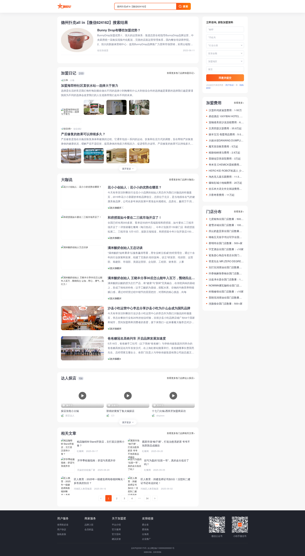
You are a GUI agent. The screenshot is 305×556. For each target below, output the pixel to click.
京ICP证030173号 (139, 548)
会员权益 (89, 529)
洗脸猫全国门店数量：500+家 (225, 303)
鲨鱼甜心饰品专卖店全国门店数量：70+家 (225, 255)
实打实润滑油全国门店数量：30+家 (226, 267)
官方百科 (116, 534)
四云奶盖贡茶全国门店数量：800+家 (226, 231)
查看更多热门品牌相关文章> (181, 433)
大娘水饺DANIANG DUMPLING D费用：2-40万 (226, 140)
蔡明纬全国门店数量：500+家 (225, 243)
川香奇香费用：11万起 (221, 195)
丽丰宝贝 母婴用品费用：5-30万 (225, 134)
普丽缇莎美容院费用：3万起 (225, 158)
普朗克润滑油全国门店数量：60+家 (226, 297)
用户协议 (61, 529)
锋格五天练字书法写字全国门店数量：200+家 (225, 237)
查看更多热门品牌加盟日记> (181, 72)
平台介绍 (116, 524)
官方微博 (116, 529)
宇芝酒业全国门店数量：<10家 (226, 249)
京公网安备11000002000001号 (160, 548)
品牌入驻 (89, 524)
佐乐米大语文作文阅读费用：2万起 (226, 189)
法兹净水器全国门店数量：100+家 (226, 279)
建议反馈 (116, 539)
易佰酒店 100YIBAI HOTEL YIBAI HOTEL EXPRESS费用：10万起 (226, 116)
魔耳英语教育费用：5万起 (223, 146)
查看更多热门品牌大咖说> (182, 179)
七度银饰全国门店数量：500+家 (225, 219)
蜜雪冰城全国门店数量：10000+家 (226, 225)
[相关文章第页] (101, 498)
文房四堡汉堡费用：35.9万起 (225, 128)
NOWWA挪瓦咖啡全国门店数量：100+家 (225, 285)
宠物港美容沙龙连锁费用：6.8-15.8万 (226, 122)
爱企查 (145, 524)
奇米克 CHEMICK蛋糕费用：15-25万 (226, 165)
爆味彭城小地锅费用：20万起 (225, 182)
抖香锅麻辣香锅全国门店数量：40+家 (224, 273)
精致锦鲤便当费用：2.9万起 (224, 152)
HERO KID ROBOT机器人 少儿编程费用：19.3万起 (226, 171)
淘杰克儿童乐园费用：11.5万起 (225, 177)
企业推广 (146, 539)
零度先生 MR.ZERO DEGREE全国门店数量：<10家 (226, 261)
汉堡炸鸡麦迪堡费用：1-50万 (225, 110)
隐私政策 (61, 534)
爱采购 (145, 529)
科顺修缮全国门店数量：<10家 (226, 291)
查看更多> (239, 102)
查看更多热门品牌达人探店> (181, 377)
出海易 (145, 534)
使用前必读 (62, 524)
